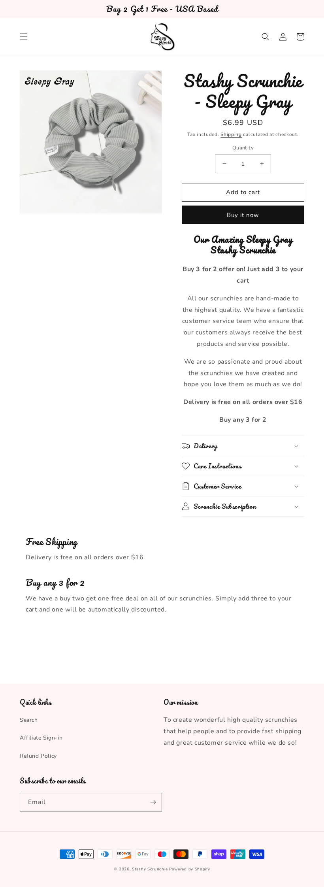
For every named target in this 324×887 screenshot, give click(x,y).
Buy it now (243, 215)
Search (29, 720)
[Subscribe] (153, 802)
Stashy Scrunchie (150, 869)
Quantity (243, 147)
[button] (23, 36)
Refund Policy (38, 756)
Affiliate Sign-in (41, 738)
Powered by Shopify (189, 869)
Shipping (231, 134)
